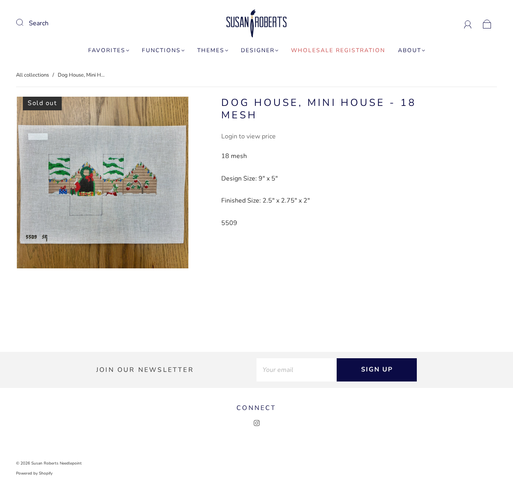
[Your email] (296, 369)
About (409, 50)
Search (38, 23)
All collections (32, 75)
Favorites (106, 50)
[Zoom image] (102, 184)
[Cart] (487, 23)
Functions (161, 50)
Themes (210, 50)
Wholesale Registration (338, 50)
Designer (258, 50)
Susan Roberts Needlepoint (56, 463)
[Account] (467, 23)
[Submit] (25, 22)
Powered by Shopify (34, 473)
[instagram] (256, 423)
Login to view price (248, 136)
